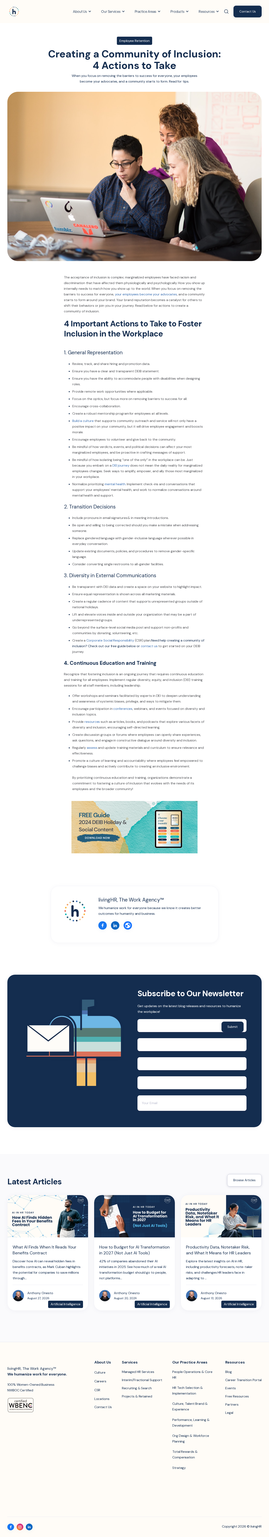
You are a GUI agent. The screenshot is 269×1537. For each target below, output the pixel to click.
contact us (149, 646)
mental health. (115, 484)
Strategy (179, 1468)
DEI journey (120, 465)
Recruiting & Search (137, 1388)
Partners (231, 1404)
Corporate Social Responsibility (110, 640)
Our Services (110, 11)
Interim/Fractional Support (142, 1380)
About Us (80, 11)
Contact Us (247, 11)
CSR (97, 1390)
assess (92, 747)
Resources (207, 11)
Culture (99, 1372)
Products (177, 11)
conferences (122, 708)
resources (92, 721)
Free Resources (237, 1396)
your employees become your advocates (146, 294)
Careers (100, 1381)
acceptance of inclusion (89, 277)
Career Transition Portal (243, 1380)
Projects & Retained (137, 1396)
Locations (101, 1399)
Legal (229, 1412)
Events (230, 1388)
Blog (228, 1372)
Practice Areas (145, 11)
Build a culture (83, 421)
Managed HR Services (138, 1372)
